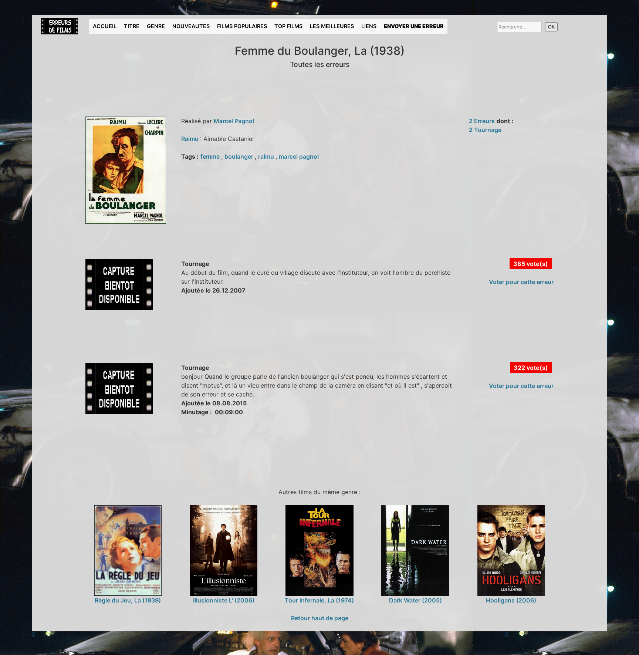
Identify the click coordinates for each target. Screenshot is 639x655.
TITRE (131, 26)
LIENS (368, 26)
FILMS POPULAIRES (242, 26)
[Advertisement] (172, 344)
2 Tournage (485, 130)
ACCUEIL (104, 26)
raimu (266, 156)
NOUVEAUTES (191, 26)
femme (210, 156)
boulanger (239, 156)
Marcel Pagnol (234, 121)
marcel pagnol (299, 156)
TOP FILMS (288, 26)
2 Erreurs (482, 121)
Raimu (190, 138)
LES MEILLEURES (332, 26)
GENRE (156, 26)
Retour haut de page (319, 618)
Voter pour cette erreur (521, 282)
